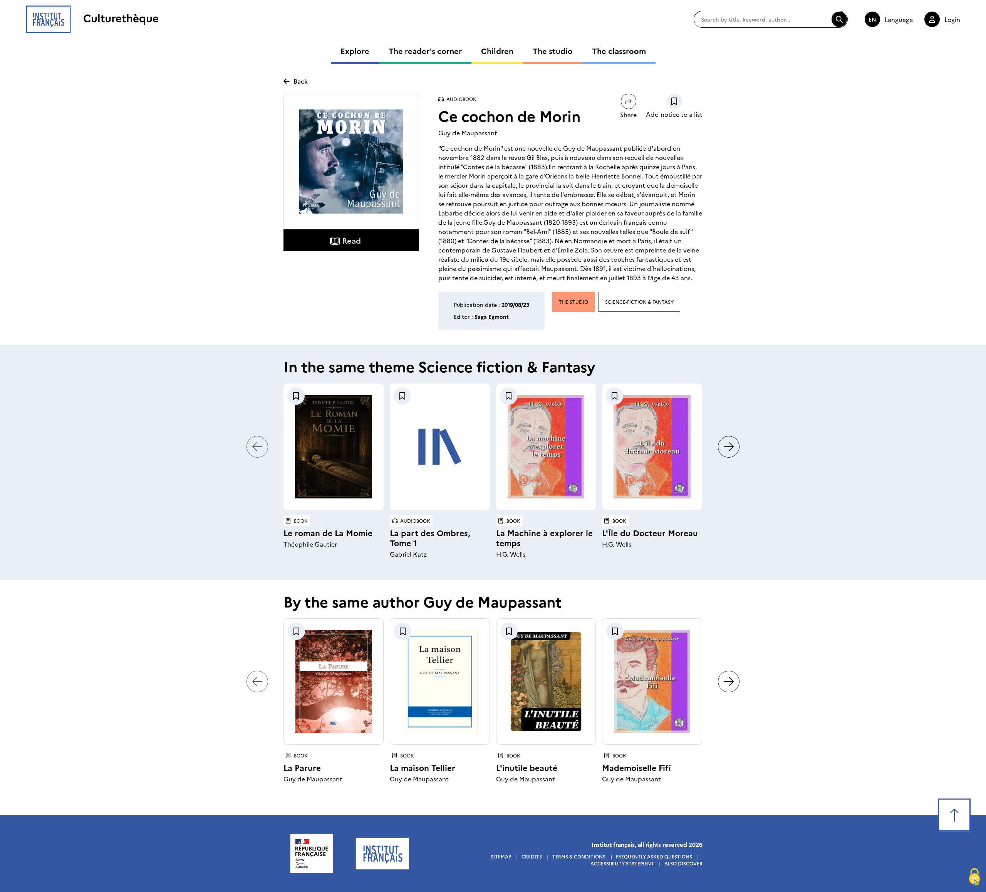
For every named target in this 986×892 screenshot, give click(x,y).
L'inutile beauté (526, 767)
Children (497, 50)
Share (628, 114)
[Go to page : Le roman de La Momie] (333, 447)
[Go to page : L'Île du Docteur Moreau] (652, 447)
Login (952, 19)
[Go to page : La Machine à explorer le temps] (546, 447)
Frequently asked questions (654, 856)
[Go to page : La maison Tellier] (440, 681)
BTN (674, 101)
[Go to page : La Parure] (333, 681)
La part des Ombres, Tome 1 (430, 537)
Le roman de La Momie (327, 532)
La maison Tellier (422, 767)
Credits (532, 856)
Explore (354, 50)
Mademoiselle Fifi (636, 767)
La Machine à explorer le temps (544, 537)
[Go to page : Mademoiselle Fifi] (652, 681)
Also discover (683, 863)
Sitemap (501, 856)
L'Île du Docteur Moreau (650, 532)
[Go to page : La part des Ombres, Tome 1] (440, 446)
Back (300, 81)
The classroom (619, 50)
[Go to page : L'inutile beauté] (546, 681)
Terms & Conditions (578, 856)
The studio (553, 50)
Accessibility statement (622, 863)
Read (351, 240)
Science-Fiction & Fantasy (639, 301)
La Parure (302, 767)
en (872, 19)
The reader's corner (425, 50)
